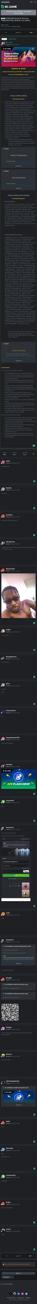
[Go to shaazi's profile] (3, 1230)
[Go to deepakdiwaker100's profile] (3, 738)
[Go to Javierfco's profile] (3, 516)
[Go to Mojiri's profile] (3, 1122)
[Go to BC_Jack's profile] (3, 43)
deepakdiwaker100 (13, 737)
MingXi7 (9, 978)
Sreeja (8, 1202)
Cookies (27, 1298)
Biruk (8, 683)
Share (19, 1273)
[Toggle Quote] (4, 148)
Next (31, 32)
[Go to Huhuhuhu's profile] (3, 828)
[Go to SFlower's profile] (3, 1055)
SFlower (9, 1054)
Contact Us (20, 1298)
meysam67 (10, 800)
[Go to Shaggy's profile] (3, 1028)
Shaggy (8, 1027)
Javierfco (9, 515)
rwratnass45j (10, 1175)
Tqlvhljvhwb (10, 542)
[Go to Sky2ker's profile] (3, 489)
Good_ (8, 461)
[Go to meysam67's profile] (3, 801)
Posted (12, 44)
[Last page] (34, 32)
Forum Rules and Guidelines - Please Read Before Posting (18, 12)
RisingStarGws (11, 657)
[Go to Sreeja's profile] (3, 1203)
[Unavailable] (18, 56)
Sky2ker (9, 488)
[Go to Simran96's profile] (3, 1149)
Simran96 (9, 1148)
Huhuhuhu (10, 827)
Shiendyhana (24, 946)
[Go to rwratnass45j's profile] (3, 1176)
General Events (16, 26)
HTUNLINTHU (11, 710)
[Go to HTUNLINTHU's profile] (3, 711)
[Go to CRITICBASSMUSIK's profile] (3, 1082)
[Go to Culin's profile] (3, 914)
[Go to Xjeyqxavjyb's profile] (3, 570)
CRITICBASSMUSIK (12, 1081)
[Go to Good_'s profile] (3, 462)
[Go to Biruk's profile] (3, 685)
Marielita (9, 764)
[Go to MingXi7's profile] (3, 979)
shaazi (8, 1229)
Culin (8, 913)
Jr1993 (8, 630)
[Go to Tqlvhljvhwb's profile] (3, 543)
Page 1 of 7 (19, 32)
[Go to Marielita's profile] (3, 765)
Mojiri (8, 1121)
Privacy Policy (11, 1298)
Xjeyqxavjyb (10, 569)
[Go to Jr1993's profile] (3, 631)
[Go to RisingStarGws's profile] (3, 658)
